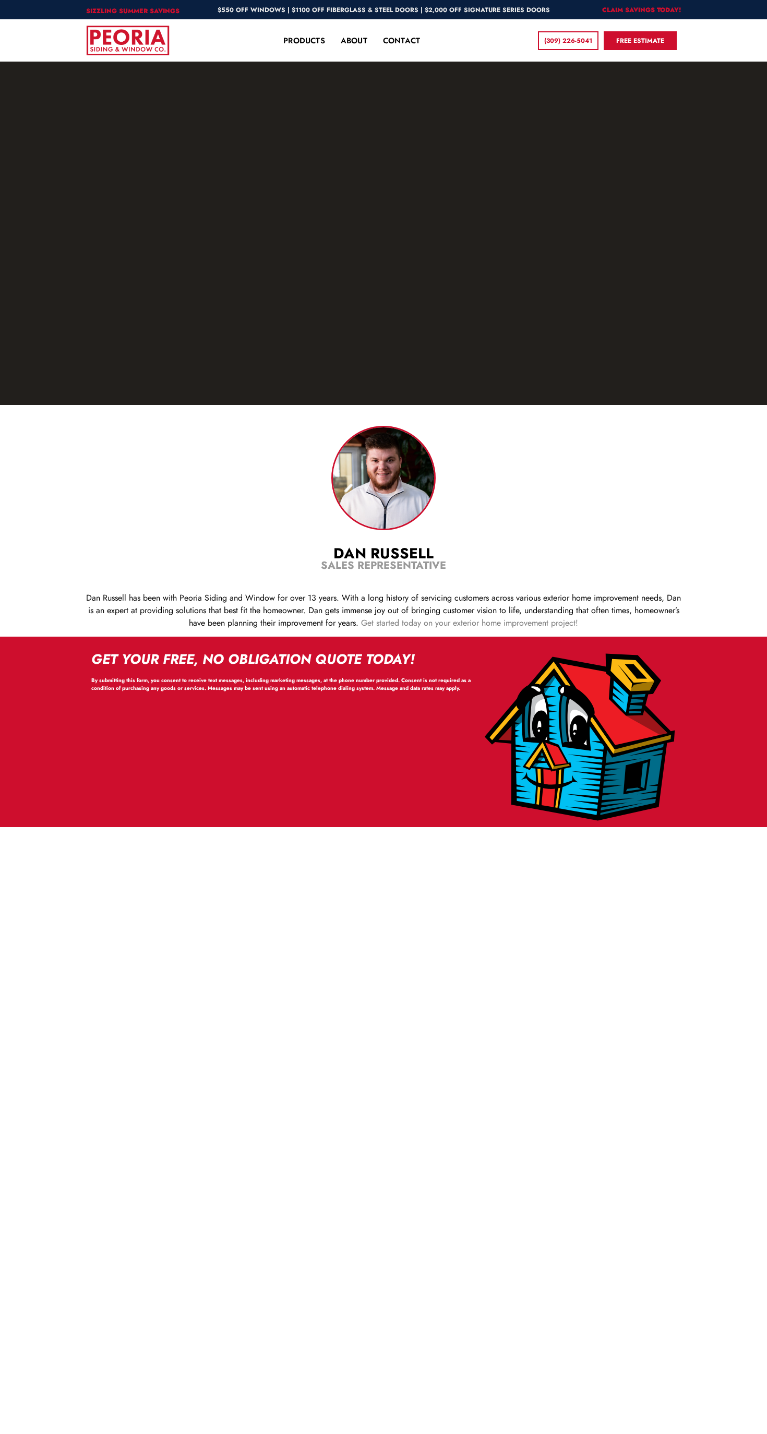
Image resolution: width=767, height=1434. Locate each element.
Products (304, 40)
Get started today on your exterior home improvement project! (469, 623)
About (354, 40)
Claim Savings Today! (641, 10)
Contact (401, 40)
